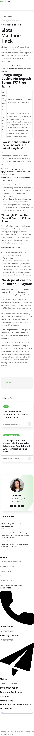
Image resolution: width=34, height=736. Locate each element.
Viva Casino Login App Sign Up (12, 169)
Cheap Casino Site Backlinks (11, 248)
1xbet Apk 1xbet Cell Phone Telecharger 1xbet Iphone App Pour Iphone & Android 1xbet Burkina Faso (17, 446)
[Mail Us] (17, 677)
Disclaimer (5, 696)
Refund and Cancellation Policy (15, 704)
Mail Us (3, 679)
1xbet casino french (11, 435)
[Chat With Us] (17, 624)
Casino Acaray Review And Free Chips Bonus (17, 66)
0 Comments (17, 21)
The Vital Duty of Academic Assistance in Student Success (15, 414)
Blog (6, 406)
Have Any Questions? (10, 635)
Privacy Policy (6, 700)
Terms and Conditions (11, 692)
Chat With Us (6, 626)
